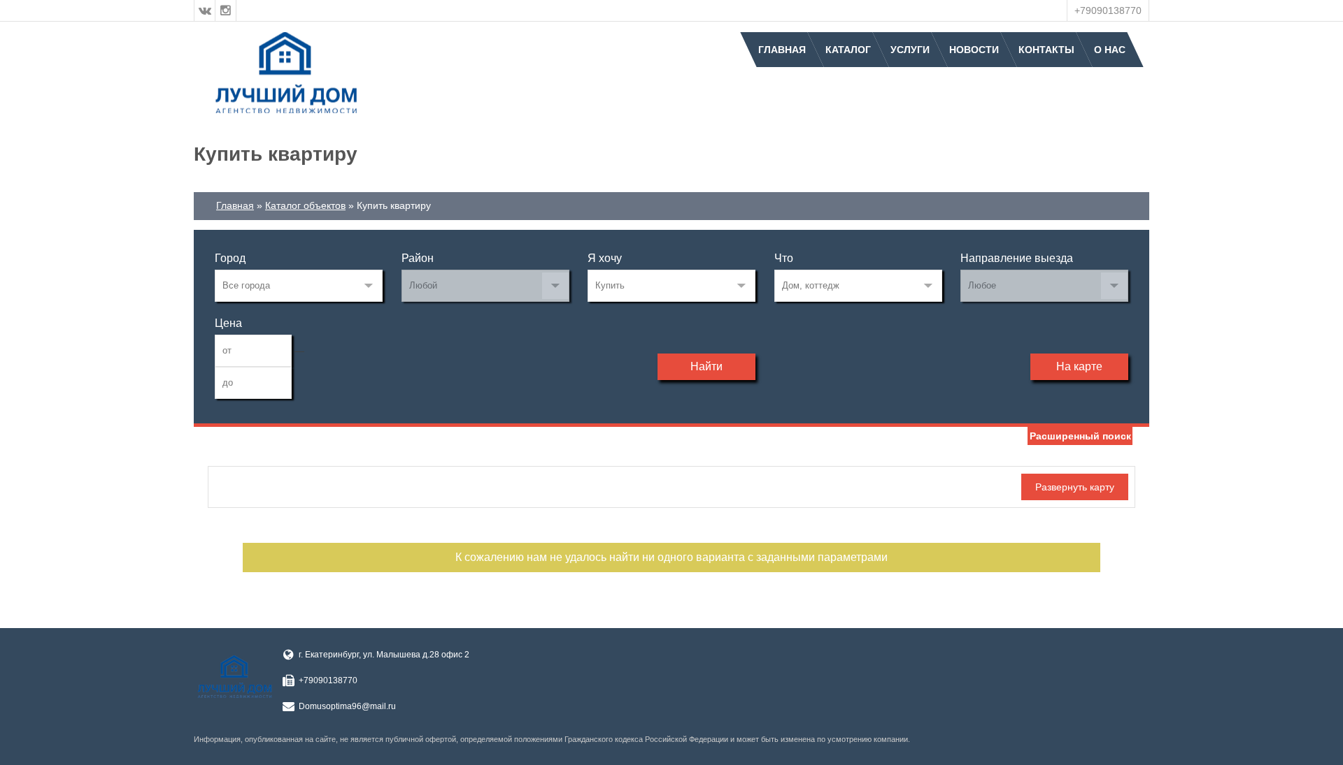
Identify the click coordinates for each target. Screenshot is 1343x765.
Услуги (910, 49)
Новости (974, 49)
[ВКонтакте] (204, 10)
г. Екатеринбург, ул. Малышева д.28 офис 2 (384, 655)
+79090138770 (1108, 10)
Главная (782, 49)
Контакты (1046, 49)
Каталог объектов (305, 205)
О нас (1109, 49)
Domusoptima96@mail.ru (347, 706)
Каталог (848, 49)
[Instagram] (225, 10)
